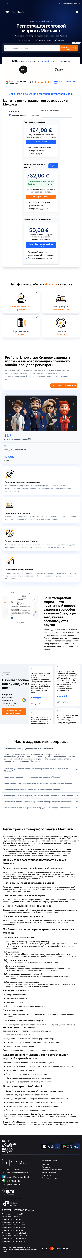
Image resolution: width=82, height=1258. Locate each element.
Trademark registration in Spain (13, 1222)
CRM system (46, 1175)
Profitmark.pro (47, 1164)
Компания (35, 115)
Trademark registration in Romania (14, 1238)
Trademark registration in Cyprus (13, 1241)
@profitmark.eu (14, 1185)
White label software (49, 1172)
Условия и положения (11, 1169)
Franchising (46, 1167)
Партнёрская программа (51, 1178)
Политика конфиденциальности (15, 1172)
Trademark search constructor (52, 1170)
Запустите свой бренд (67, 48)
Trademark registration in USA (12, 1214)
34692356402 (13, 1181)
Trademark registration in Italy (12, 1230)
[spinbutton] (57, 115)
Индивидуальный (19, 115)
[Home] (14, 12)
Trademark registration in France (13, 1225)
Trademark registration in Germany (14, 1227)
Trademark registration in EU (12, 1219)
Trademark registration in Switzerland (15, 1233)
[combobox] (3, 3)
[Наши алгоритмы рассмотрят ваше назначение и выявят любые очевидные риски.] (37, 292)
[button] (7, 3)
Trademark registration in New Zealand (15, 1236)
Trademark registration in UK (12, 1217)
